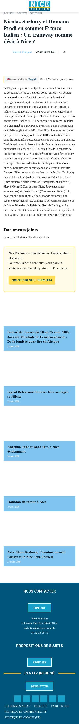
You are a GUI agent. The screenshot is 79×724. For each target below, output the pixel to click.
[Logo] (39, 6)
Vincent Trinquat (22, 52)
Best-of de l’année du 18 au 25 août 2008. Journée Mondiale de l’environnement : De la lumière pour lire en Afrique (38, 336)
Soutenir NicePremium (32, 280)
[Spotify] (52, 698)
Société (22, 13)
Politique (36, 13)
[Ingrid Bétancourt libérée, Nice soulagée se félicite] (39, 370)
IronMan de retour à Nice (26, 502)
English (32, 79)
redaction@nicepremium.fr (39, 627)
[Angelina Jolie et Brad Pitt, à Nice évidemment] (39, 425)
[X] (54, 61)
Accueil (9, 13)
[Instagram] (35, 698)
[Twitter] (26, 698)
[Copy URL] (38, 61)
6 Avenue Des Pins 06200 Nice (39, 623)
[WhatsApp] (63, 61)
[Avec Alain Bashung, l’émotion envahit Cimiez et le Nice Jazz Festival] (39, 530)
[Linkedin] (71, 61)
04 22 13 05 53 (39, 632)
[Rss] (61, 698)
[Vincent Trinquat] (8, 52)
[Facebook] (46, 61)
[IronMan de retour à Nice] (39, 480)
